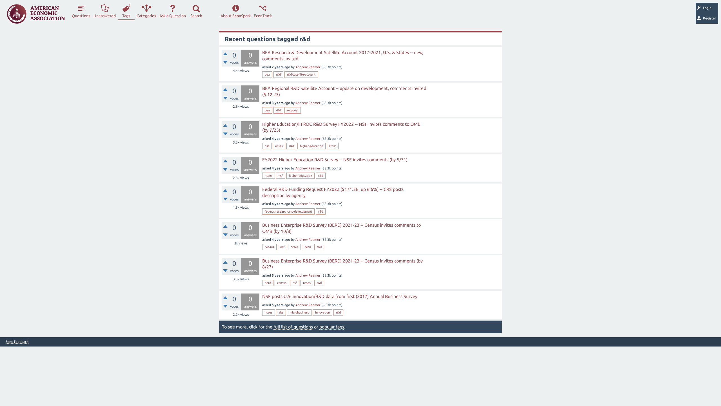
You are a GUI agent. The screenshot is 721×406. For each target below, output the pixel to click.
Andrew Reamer (308, 67)
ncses (279, 146)
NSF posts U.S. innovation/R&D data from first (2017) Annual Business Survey (339, 296)
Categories (146, 16)
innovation (322, 312)
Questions (81, 16)
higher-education (311, 146)
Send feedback (17, 341)
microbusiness (299, 312)
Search (196, 16)
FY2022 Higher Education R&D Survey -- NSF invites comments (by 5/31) (335, 159)
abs (281, 312)
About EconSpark (236, 16)
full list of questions (293, 326)
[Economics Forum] (36, 14)
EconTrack (263, 16)
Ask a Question (172, 16)
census (269, 247)
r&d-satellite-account (301, 74)
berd (307, 247)
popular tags (331, 326)
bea (267, 74)
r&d (278, 74)
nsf (267, 146)
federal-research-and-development (288, 211)
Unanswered (105, 16)
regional (292, 110)
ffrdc (332, 146)
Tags (126, 16)
